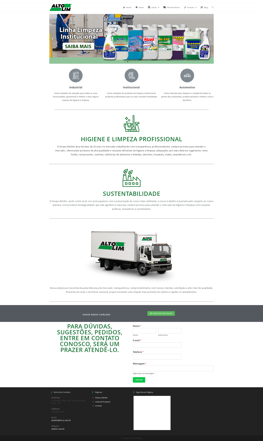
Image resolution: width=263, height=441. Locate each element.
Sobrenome (163, 335)
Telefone (138, 352)
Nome (137, 326)
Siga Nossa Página (144, 392)
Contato (98, 405)
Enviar (139, 380)
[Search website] (213, 7)
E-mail (137, 340)
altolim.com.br (58, 429)
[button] (125, 61)
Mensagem (140, 363)
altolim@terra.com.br (61, 420)
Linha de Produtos (102, 402)
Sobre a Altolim (101, 397)
